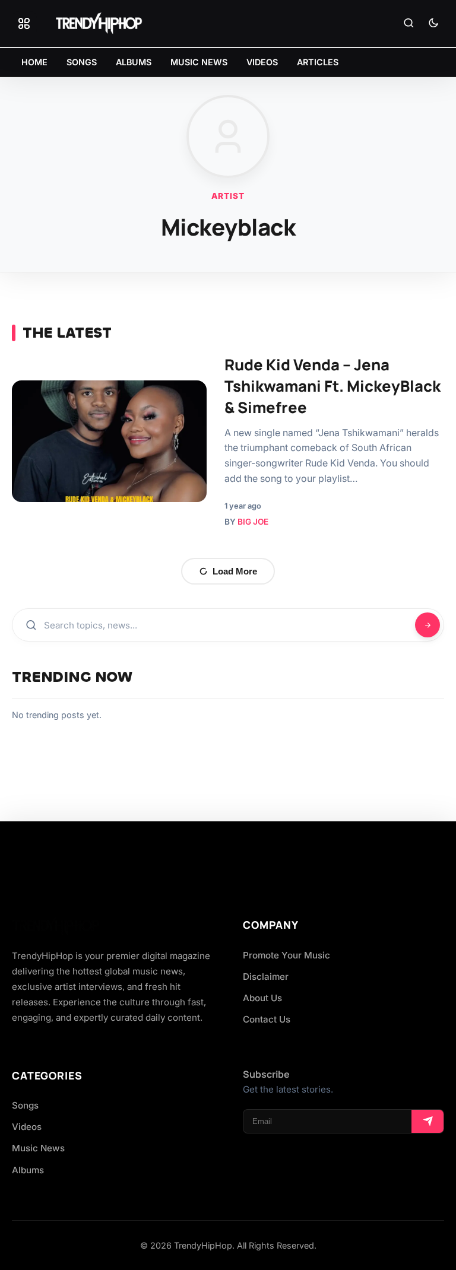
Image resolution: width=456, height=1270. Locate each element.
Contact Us (266, 1019)
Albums (28, 1170)
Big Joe (253, 521)
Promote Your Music (286, 955)
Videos (27, 1126)
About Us (262, 998)
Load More (235, 571)
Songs (25, 1105)
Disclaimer (266, 976)
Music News (38, 1148)
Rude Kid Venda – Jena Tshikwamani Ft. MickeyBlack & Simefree (332, 386)
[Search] (408, 23)
